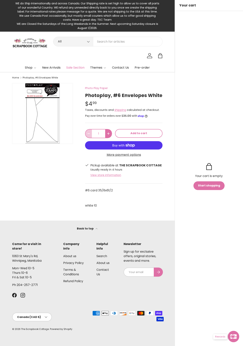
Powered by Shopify (61, 329)
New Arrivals (51, 67)
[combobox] (107, 41)
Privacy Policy (73, 263)
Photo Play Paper (96, 88)
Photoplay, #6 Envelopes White (40, 78)
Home (15, 78)
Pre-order (142, 67)
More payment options (124, 155)
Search (101, 256)
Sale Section (75, 67)
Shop (28, 67)
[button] (160, 56)
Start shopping (209, 185)
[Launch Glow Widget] (233, 336)
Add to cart (138, 133)
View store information (105, 175)
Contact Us (120, 67)
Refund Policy (73, 281)
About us (69, 256)
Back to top (85, 228)
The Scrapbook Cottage (35, 329)
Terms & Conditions (71, 272)
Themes (96, 67)
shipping (120, 110)
